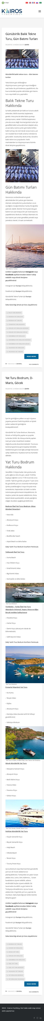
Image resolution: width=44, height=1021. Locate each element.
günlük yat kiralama (16, 955)
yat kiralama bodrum (16, 975)
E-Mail (6, 2)
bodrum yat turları (15, 320)
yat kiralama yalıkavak (16, 979)
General (19, 363)
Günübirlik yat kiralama (17, 336)
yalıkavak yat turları (16, 351)
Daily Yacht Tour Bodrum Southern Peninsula (22, 547)
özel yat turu (13, 963)
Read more (31, 356)
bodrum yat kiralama (16, 316)
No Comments (33, 364)
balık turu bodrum (15, 312)
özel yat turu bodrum (16, 967)
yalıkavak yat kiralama (16, 347)
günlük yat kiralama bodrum (18, 328)
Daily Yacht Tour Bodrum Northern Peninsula (22, 642)
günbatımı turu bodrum (17, 324)
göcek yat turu (14, 952)
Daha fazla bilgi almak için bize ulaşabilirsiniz (21, 305)
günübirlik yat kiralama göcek (19, 344)
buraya (18, 286)
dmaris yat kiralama (15, 948)
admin (27, 44)
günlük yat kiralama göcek (18, 332)
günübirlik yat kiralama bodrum (20, 340)
